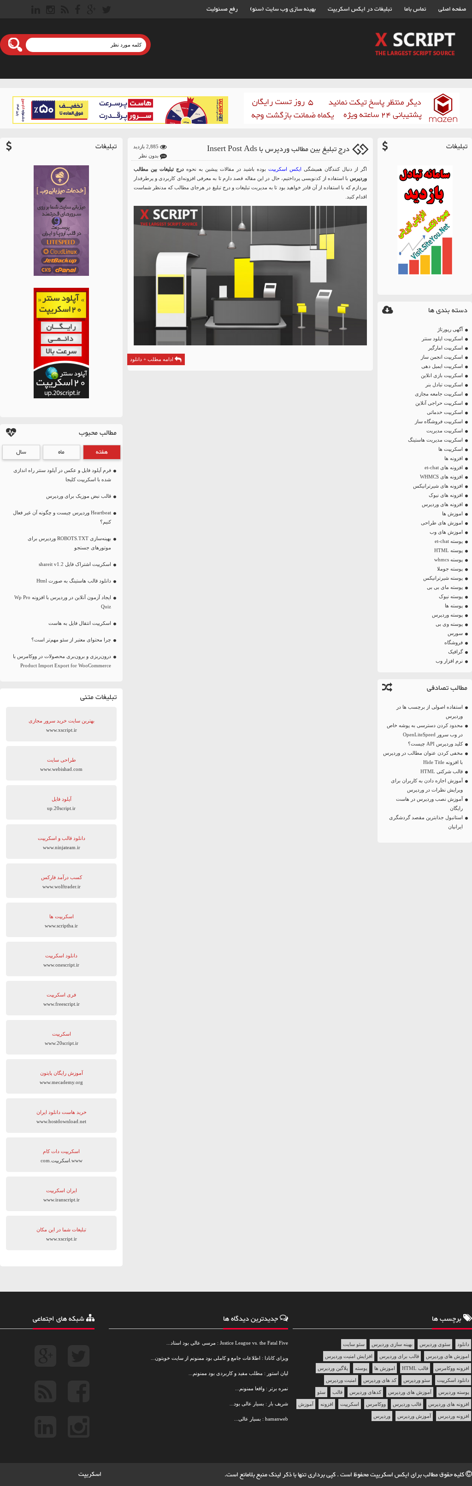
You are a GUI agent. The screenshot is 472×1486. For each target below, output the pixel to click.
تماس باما (415, 9)
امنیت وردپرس (341, 1380)
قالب (337, 1392)
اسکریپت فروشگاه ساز (439, 421)
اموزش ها (452, 513)
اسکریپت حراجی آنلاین (439, 403)
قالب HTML (415, 1368)
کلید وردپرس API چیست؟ (435, 743)
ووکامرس (376, 1404)
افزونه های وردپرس (442, 504)
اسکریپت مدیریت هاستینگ (435, 440)
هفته (102, 452)
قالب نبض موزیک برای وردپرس (78, 496)
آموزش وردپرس (414, 1416)
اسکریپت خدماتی (445, 412)
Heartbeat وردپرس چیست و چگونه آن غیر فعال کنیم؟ (62, 517)
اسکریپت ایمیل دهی (442, 366)
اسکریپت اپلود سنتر (442, 338)
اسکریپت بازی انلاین (442, 375)
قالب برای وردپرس (399, 1356)
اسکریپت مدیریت (444, 430)
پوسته (361, 1368)
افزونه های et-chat (444, 467)
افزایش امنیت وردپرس (348, 1356)
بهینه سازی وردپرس (392, 1344)
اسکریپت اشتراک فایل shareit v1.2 (75, 564)
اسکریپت (349, 1404)
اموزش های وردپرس (447, 1356)
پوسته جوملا (450, 568)
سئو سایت (354, 1344)
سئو (321, 1392)
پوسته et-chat (449, 541)
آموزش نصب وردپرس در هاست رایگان (429, 803)
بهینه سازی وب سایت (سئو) (283, 9)
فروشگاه (453, 642)
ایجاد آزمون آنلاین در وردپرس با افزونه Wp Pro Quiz (62, 601)
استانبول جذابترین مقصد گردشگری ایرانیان (426, 822)
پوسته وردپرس (447, 615)
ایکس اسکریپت (284, 169)
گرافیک (455, 651)
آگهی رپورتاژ (450, 329)
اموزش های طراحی (442, 522)
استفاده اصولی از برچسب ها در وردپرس (429, 711)
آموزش (305, 1404)
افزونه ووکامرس (452, 1368)
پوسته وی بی (449, 624)
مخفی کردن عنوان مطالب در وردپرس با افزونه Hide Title (423, 757)
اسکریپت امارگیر (445, 347)
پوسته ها (454, 605)
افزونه (326, 1404)
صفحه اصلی (452, 9)
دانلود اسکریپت (453, 1380)
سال (21, 452)
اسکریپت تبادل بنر (444, 384)
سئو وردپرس (416, 1380)
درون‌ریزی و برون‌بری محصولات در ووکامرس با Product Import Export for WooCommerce (62, 660)
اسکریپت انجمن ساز (442, 357)
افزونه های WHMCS (441, 476)
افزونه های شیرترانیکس (438, 486)
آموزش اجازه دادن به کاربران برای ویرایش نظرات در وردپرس (427, 785)
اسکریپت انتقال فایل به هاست (79, 623)
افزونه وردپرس (453, 1416)
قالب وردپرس (407, 1404)
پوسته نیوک (451, 596)
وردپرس (381, 1416)
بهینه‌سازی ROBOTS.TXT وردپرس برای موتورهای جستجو (69, 543)
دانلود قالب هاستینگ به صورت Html (73, 580)
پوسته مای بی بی (445, 587)
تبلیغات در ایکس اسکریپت (360, 9)
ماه (61, 452)
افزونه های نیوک (446, 495)
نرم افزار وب (449, 661)
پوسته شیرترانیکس (443, 578)
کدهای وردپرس (365, 1392)
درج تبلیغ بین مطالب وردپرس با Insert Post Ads (278, 149)
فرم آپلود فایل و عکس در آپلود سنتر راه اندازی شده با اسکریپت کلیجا (62, 474)
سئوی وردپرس (434, 1344)
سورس (455, 633)
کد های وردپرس (379, 1380)
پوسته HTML (448, 550)
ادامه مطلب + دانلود (152, 359)
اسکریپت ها (450, 449)
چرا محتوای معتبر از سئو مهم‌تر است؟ (71, 639)
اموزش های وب (446, 532)
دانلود (463, 1344)
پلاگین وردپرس (333, 1368)
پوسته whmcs (448, 559)
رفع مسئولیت (222, 9)
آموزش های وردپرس (409, 1392)
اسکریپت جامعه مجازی (439, 393)
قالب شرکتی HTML (441, 771)
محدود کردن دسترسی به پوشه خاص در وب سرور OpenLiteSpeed (425, 730)
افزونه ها (453, 458)
